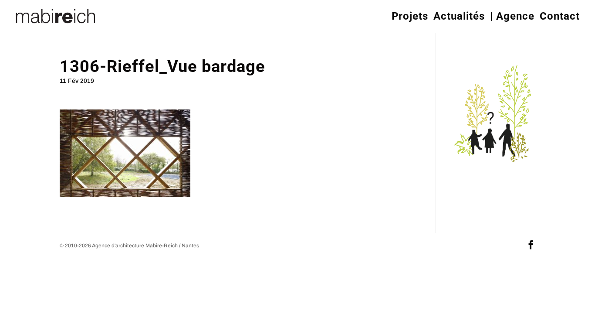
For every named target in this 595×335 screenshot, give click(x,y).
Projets (410, 16)
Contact (560, 16)
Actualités (459, 16)
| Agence (512, 16)
